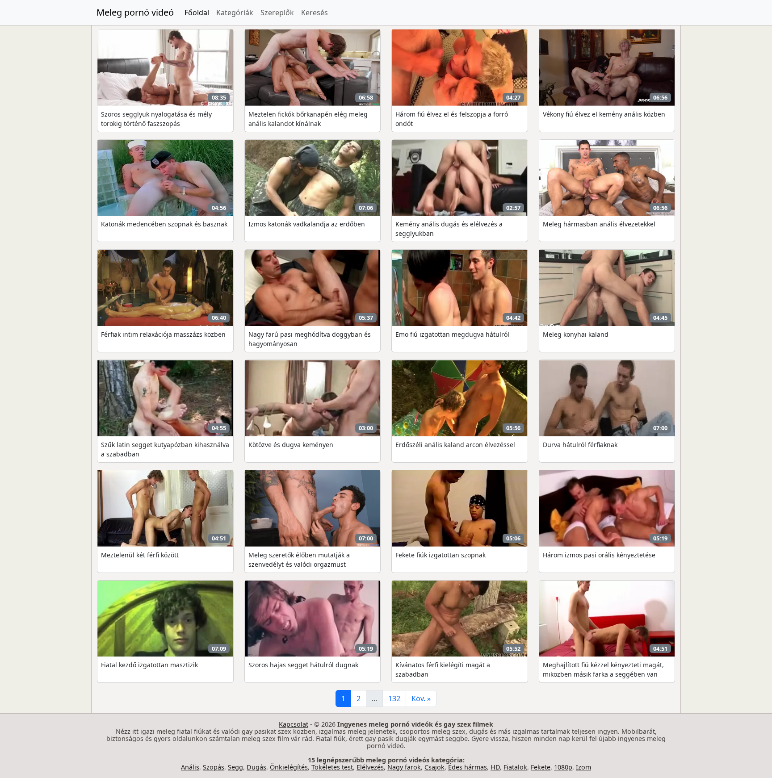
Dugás (256, 767)
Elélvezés (370, 767)
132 (394, 698)
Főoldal (197, 12)
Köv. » (421, 698)
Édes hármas (467, 767)
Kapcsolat (293, 724)
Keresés (314, 12)
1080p (563, 767)
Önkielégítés (289, 767)
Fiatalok (515, 767)
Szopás (213, 767)
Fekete (540, 767)
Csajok (434, 767)
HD (495, 767)
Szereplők (277, 12)
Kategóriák (234, 12)
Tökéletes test (332, 767)
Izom (583, 767)
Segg (235, 767)
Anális (190, 767)
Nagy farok (404, 767)
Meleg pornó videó (135, 12)
